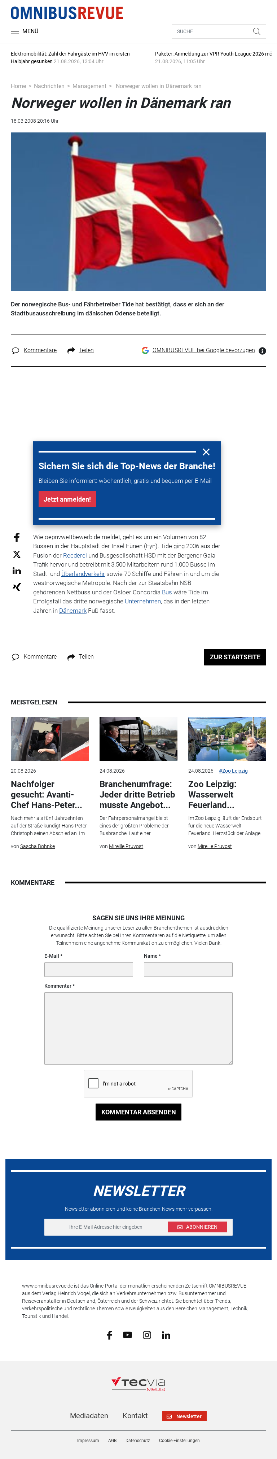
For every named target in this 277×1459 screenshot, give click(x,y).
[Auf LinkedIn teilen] (17, 570)
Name (151, 956)
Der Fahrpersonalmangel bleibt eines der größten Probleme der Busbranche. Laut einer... (134, 825)
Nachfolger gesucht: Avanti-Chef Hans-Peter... (46, 794)
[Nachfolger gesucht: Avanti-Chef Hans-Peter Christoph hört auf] (50, 739)
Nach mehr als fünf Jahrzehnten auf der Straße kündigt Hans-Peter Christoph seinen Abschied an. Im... (49, 825)
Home (18, 86)
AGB (112, 1440)
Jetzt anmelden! (67, 499)
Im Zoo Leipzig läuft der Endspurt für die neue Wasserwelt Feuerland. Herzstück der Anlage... (226, 825)
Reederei (75, 555)
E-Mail (51, 956)
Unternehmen (143, 601)
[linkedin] (166, 1334)
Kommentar (57, 986)
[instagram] (147, 1334)
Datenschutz (138, 1440)
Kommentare (40, 350)
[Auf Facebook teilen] (16, 537)
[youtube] (127, 1334)
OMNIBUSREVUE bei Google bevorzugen (204, 350)
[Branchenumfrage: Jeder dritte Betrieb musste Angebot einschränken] (138, 739)
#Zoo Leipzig (233, 771)
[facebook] (109, 1335)
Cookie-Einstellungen (179, 1440)
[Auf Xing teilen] (17, 586)
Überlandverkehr (83, 573)
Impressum (88, 1440)
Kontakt (135, 1415)
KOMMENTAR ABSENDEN (138, 1112)
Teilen (86, 350)
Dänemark (73, 610)
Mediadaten (89, 1415)
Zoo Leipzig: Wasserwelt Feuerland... (212, 794)
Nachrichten (49, 86)
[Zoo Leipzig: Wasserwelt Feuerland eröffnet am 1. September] (227, 739)
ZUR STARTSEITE (235, 657)
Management (89, 86)
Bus (167, 592)
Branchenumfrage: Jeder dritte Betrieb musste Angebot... (137, 794)
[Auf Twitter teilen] (17, 554)
